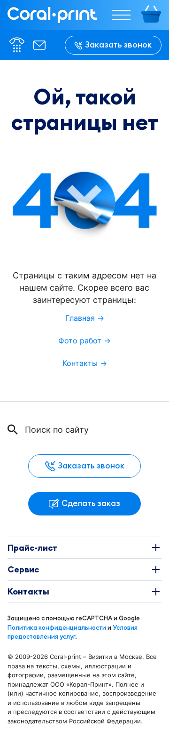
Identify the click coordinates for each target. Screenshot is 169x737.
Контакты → (84, 363)
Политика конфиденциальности (57, 627)
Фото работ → (84, 340)
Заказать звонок (118, 45)
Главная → (84, 318)
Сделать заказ (90, 503)
